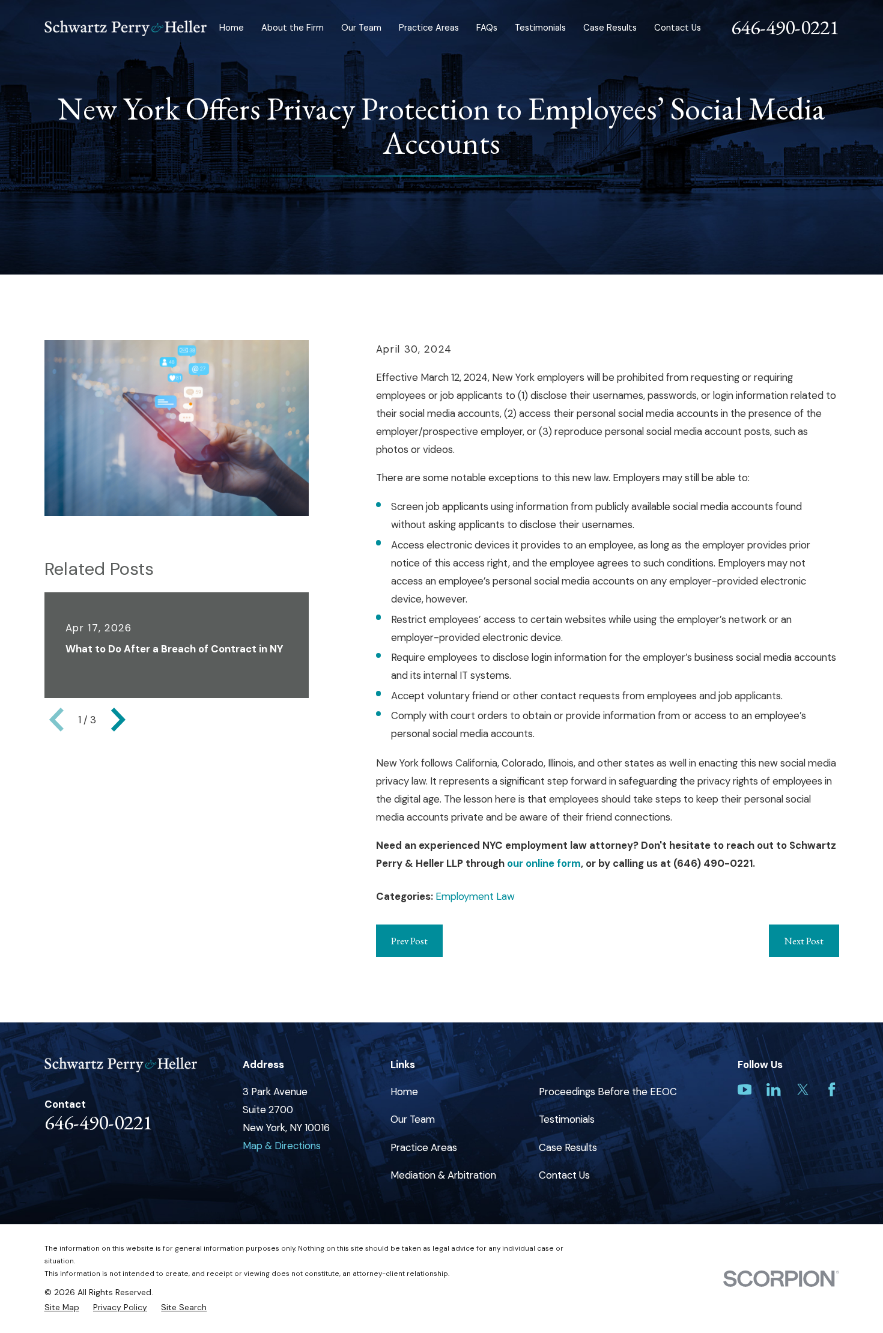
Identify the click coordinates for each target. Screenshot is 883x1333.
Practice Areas (423, 1147)
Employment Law (475, 896)
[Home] (125, 28)
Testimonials (567, 1119)
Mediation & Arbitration (443, 1175)
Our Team (412, 1119)
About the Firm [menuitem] (292, 28)
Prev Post (409, 940)
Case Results (568, 1147)
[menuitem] (61, 1307)
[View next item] (118, 720)
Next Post (804, 940)
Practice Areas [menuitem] (429, 28)
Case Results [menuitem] (610, 28)
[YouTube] (744, 1089)
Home (404, 1091)
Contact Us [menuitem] (677, 28)
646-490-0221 (785, 27)
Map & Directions (282, 1145)
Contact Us (564, 1175)
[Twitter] (803, 1089)
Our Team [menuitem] (361, 28)
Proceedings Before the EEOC (608, 1091)
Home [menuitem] (231, 28)
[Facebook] (832, 1089)
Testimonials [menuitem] (540, 28)
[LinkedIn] (773, 1089)
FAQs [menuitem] (486, 28)
